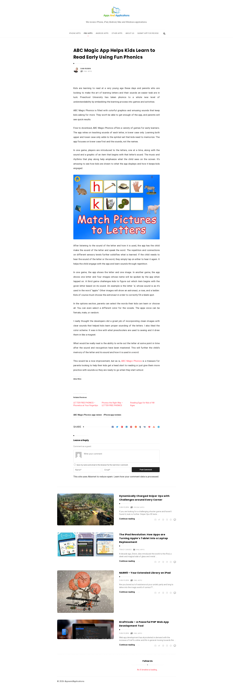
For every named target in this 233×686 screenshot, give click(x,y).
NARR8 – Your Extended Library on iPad (145, 572)
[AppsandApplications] (116, 11)
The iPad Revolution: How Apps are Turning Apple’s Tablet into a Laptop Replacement (143, 538)
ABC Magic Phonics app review (87, 415)
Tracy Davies (125, 550)
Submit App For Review (148, 33)
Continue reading (127, 519)
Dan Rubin (85, 69)
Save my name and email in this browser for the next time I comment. (102, 465)
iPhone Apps (75, 33)
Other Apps (117, 33)
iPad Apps (88, 33)
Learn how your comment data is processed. (136, 476)
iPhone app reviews (112, 415)
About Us (130, 33)
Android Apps (102, 33)
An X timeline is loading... (147, 670)
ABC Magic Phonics (131, 361)
